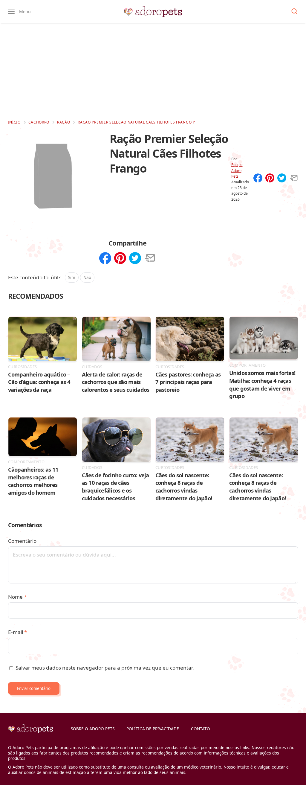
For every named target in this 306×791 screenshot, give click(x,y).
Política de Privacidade (152, 728)
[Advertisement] (153, 71)
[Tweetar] (281, 178)
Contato (200, 728)
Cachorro (39, 122)
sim (71, 277)
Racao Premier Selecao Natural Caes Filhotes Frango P (136, 122)
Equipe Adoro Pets (237, 170)
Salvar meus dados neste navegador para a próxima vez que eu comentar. (105, 667)
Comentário (22, 540)
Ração (63, 122)
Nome (17, 596)
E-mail (17, 632)
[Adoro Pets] (153, 11)
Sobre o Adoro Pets (92, 728)
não (87, 277)
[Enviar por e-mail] (293, 178)
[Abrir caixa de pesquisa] (294, 11)
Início (14, 122)
